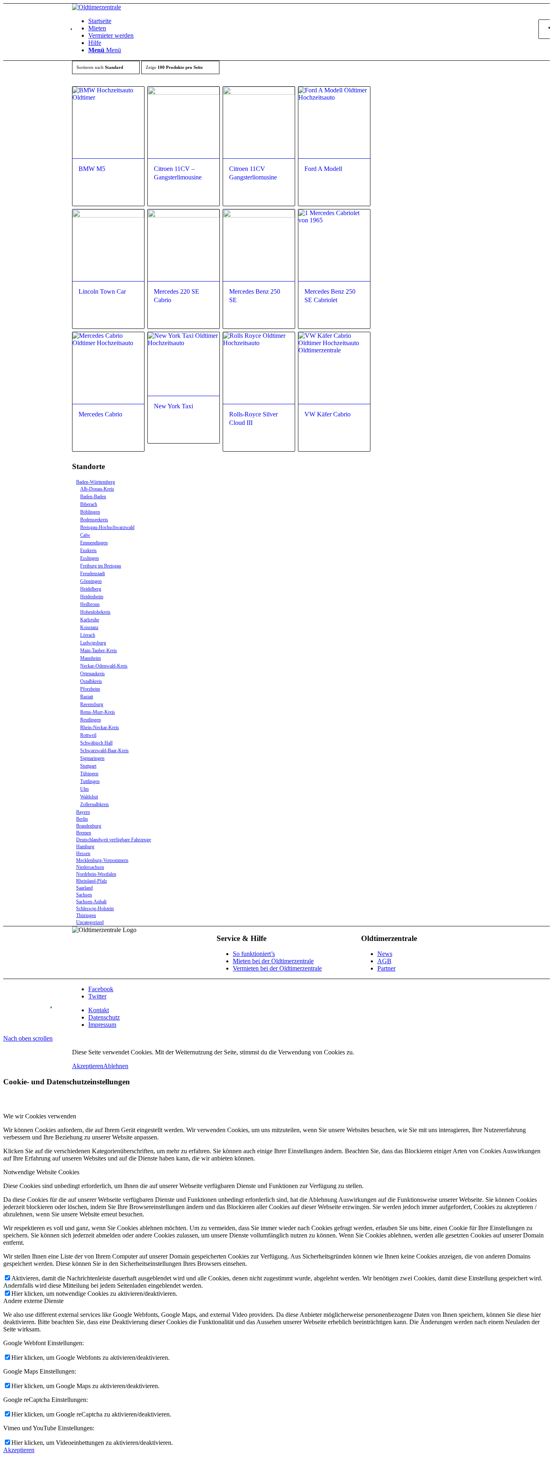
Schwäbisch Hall (96, 743)
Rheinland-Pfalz (91, 881)
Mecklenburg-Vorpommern (102, 860)
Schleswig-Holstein (95, 908)
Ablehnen (115, 1065)
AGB (384, 961)
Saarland (84, 888)
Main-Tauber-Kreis (98, 650)
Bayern (83, 812)
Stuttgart (88, 766)
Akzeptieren (87, 1065)
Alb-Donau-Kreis (97, 489)
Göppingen (91, 581)
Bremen (83, 833)
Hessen (83, 853)
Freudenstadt (92, 573)
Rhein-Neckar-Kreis (99, 727)
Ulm (84, 789)
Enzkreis (88, 550)
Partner (386, 968)
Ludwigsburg (93, 643)
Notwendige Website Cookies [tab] (41, 1172)
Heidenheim (91, 596)
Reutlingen (90, 720)
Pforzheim (90, 689)
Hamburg (85, 846)
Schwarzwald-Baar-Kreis (104, 750)
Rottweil (88, 735)
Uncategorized (90, 922)
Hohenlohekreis (95, 612)
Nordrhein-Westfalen (96, 874)
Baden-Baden (93, 496)
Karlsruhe (89, 620)
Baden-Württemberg (95, 482)
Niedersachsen (90, 867)
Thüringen (86, 915)
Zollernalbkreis (94, 804)
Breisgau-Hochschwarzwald (107, 527)
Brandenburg (88, 826)
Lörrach (87, 635)
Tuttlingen (90, 781)
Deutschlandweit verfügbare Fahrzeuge (113, 840)
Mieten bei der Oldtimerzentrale (273, 961)
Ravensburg (91, 704)
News (384, 953)
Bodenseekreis (94, 520)
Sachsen (84, 895)
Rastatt (86, 697)
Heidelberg (90, 589)
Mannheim (90, 658)
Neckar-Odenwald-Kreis (104, 666)
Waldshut (89, 797)
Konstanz (89, 627)
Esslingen (89, 558)
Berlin (82, 819)
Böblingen (90, 512)
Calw (85, 535)
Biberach (88, 504)
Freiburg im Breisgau (100, 566)
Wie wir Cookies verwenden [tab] (39, 1116)
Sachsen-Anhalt (91, 901)
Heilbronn (90, 604)
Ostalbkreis (91, 681)
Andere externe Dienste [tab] (33, 1300)
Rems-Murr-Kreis (97, 712)
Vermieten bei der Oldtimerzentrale (277, 968)
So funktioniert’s (254, 953)
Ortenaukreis (92, 673)
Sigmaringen (92, 758)
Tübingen (89, 773)
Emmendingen (94, 543)
